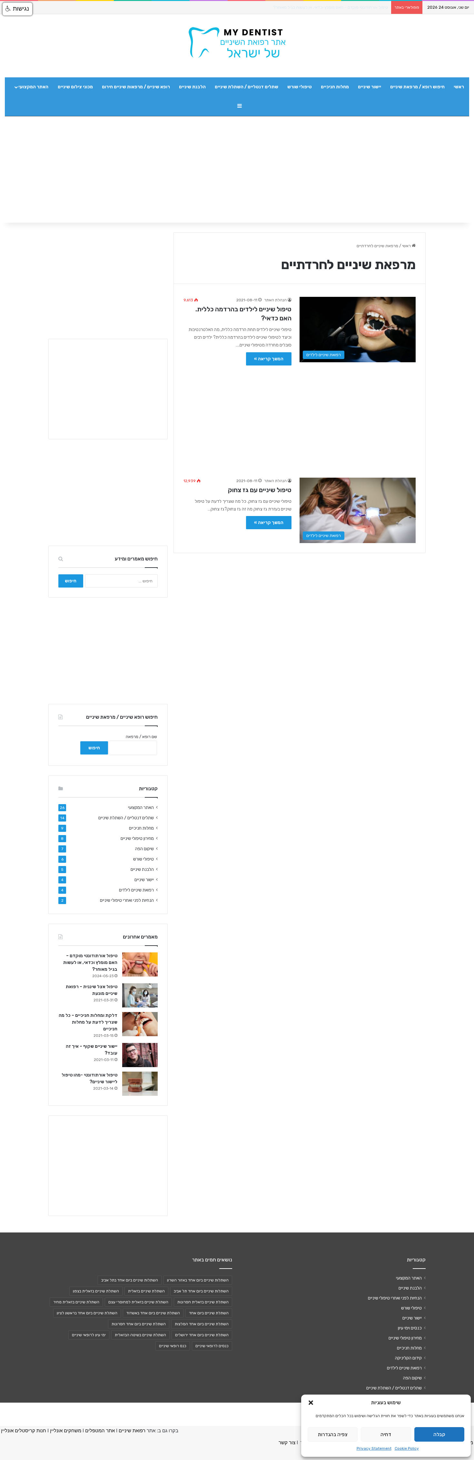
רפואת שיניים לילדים (136, 889)
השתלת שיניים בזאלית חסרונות (203, 1302)
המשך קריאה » (268, 359)
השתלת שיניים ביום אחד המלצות (202, 1324)
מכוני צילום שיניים (75, 87)
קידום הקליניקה (408, 1357)
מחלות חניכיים (335, 87)
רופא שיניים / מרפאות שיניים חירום (136, 87)
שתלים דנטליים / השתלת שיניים (246, 87)
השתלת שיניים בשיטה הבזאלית (140, 1335)
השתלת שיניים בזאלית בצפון (96, 1291)
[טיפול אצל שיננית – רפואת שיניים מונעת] (140, 995)
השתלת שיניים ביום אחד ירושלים (202, 1335)
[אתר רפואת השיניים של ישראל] (237, 42)
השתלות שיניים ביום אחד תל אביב (201, 1291)
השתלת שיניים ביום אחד (209, 1313)
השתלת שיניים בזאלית (146, 1291)
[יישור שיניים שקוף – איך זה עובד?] (140, 1055)
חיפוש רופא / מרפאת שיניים (417, 87)
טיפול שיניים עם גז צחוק (259, 490)
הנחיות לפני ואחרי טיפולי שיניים (127, 900)
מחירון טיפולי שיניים (137, 838)
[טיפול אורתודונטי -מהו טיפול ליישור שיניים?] (140, 1084)
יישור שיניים (369, 87)
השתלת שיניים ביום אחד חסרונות (139, 1324)
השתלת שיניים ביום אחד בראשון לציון (87, 1313)
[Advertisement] (299, 418)
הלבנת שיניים (192, 87)
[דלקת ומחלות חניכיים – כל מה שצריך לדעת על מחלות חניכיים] (140, 1024)
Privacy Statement (374, 1448)
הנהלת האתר (275, 300)
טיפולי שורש (299, 87)
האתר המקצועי (33, 87)
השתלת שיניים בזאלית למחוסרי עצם (138, 1302)
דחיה (385, 1434)
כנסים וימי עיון (410, 1327)
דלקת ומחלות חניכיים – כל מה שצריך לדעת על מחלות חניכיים (88, 1022)
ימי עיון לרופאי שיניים (89, 1335)
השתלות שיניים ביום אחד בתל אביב (129, 1280)
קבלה (439, 1434)
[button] (311, 1402)
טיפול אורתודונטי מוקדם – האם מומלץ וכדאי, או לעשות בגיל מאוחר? (330, 7)
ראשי (459, 87)
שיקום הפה (144, 848)
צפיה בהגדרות (333, 1434)
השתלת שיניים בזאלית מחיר (76, 1302)
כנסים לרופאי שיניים (212, 1346)
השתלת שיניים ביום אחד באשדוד (153, 1313)
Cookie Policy (407, 1448)
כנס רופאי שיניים (172, 1346)
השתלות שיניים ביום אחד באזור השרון (198, 1280)
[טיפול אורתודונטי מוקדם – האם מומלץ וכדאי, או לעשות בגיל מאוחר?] (140, 964)
